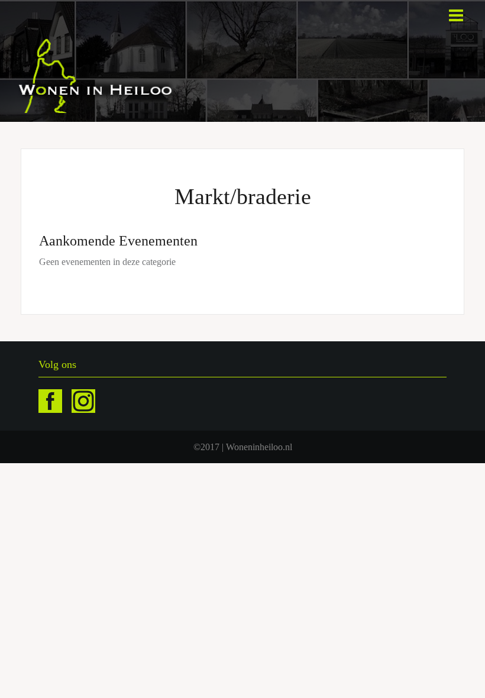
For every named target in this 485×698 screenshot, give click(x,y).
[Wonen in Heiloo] (96, 75)
